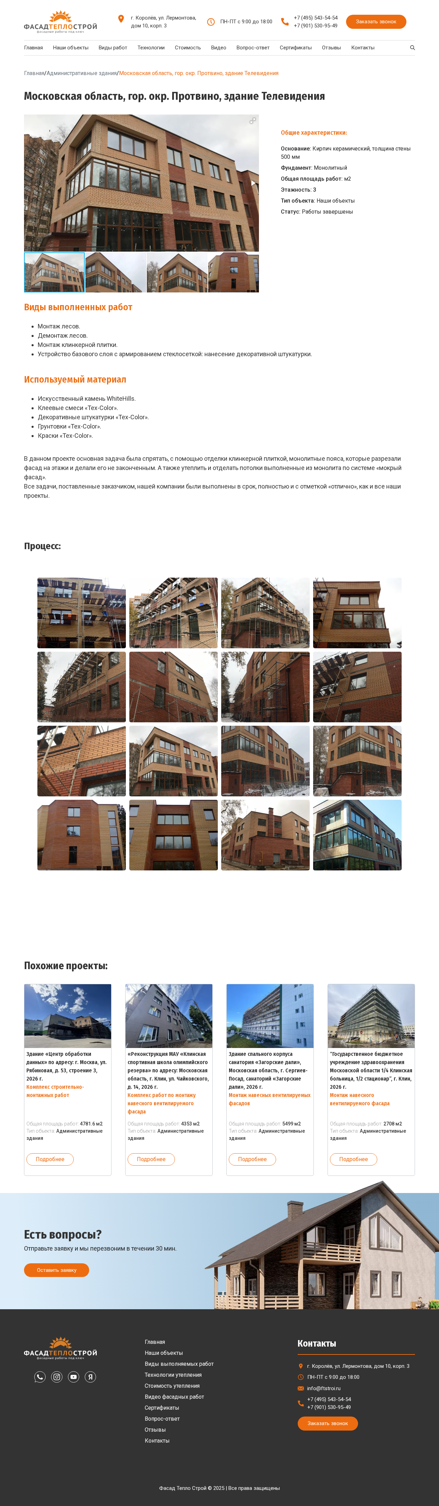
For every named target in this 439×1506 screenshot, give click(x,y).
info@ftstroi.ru (324, 1388)
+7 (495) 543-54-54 (315, 18)
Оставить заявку (56, 1270)
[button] (252, 120)
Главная (33, 48)
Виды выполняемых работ (179, 1364)
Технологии (151, 48)
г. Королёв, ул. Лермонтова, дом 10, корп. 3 (163, 22)
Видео (218, 48)
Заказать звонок (376, 22)
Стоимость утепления (172, 1386)
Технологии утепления (173, 1375)
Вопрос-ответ (253, 48)
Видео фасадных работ (174, 1397)
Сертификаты (296, 48)
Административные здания (82, 73)
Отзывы (331, 48)
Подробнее (50, 1159)
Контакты (363, 48)
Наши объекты (70, 48)
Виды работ (113, 48)
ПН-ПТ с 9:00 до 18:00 (333, 1377)
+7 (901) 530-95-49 (315, 26)
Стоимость (188, 48)
